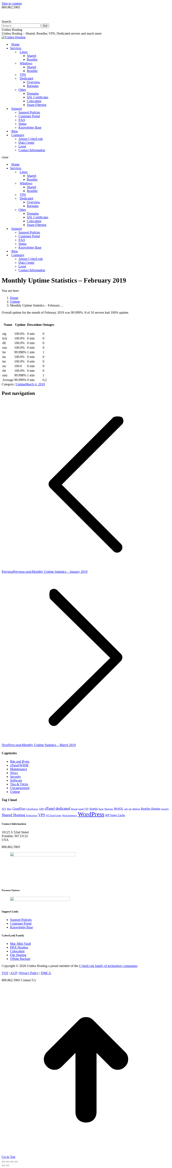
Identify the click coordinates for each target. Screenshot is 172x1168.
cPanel (50, 808)
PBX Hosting (19, 947)
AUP (13, 973)
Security (15, 776)
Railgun (136, 809)
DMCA (46, 973)
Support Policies (21, 919)
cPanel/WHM (19, 765)
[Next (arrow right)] (7, 1165)
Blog (9, 809)
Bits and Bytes (19, 761)
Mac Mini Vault (20, 943)
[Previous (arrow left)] (3, 1165)
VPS (41, 815)
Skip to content (12, 3)
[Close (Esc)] (3, 1161)
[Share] (7, 1161)
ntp (130, 809)
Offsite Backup (20, 959)
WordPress (91, 814)
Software (16, 780)
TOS (5, 973)
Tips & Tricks (19, 784)
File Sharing (18, 955)
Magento (108, 809)
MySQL (119, 808)
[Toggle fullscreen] (11, 1161)
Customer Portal (20, 923)
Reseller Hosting (150, 808)
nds (126, 809)
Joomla (93, 808)
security (165, 809)
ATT (4, 809)
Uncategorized (19, 788)
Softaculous (31, 815)
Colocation (17, 951)
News (14, 773)
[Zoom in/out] (16, 1161)
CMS (41, 809)
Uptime (20, 384)
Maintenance (18, 769)
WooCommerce (69, 815)
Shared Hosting (13, 815)
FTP (87, 809)
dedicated (63, 808)
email (81, 809)
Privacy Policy (29, 973)
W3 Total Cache (53, 815)
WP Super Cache (115, 815)
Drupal (74, 809)
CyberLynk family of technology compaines (108, 966)
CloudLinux (32, 809)
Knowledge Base (21, 927)
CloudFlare (19, 808)
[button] (86, 157)
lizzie (101, 809)
